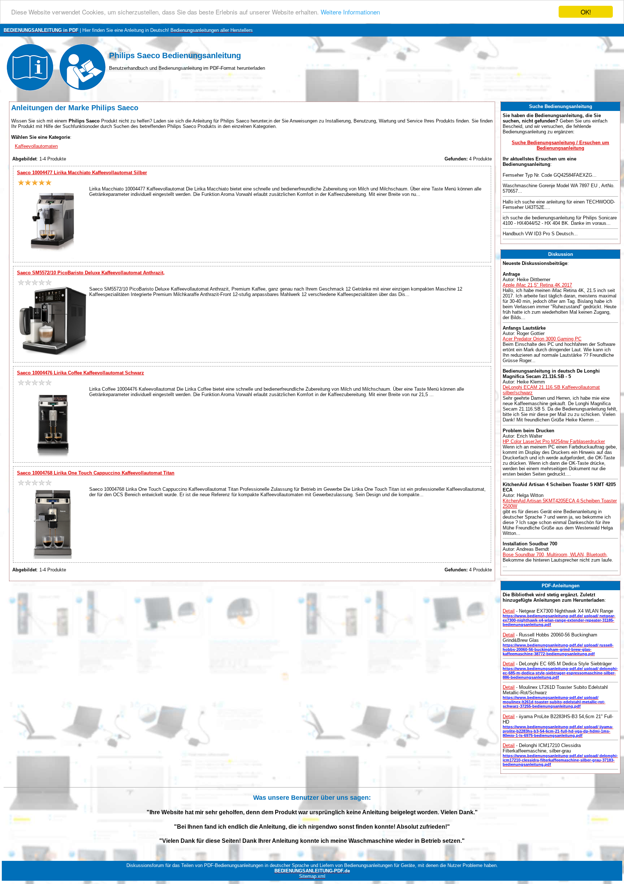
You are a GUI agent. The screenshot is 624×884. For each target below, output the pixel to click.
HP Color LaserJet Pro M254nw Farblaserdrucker (554, 441)
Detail (509, 611)
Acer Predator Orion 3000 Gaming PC (542, 339)
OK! (586, 11)
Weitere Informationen (350, 12)
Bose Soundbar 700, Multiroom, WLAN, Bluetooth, (555, 554)
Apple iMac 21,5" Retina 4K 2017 (537, 285)
